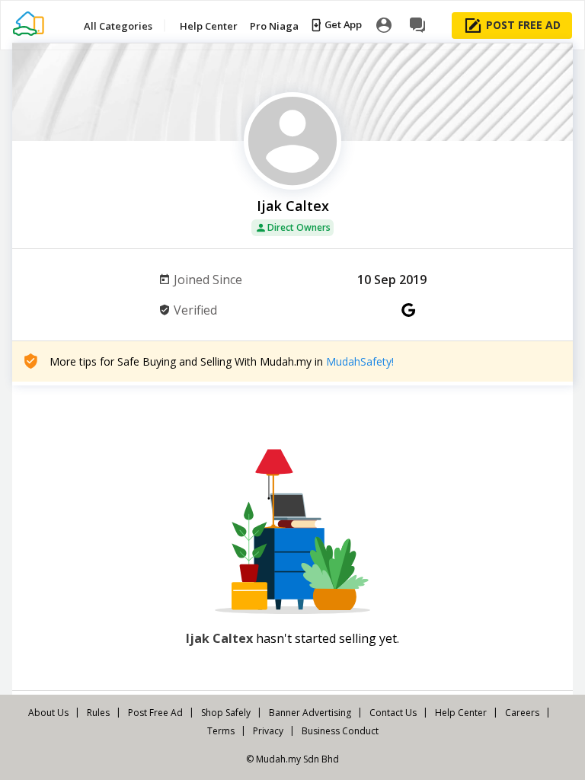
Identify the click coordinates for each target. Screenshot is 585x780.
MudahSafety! (360, 361)
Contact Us (393, 712)
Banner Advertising (310, 712)
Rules (98, 712)
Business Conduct (340, 730)
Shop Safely (226, 712)
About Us (48, 712)
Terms (221, 730)
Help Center (461, 712)
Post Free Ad (155, 712)
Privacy (268, 730)
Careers (522, 712)
